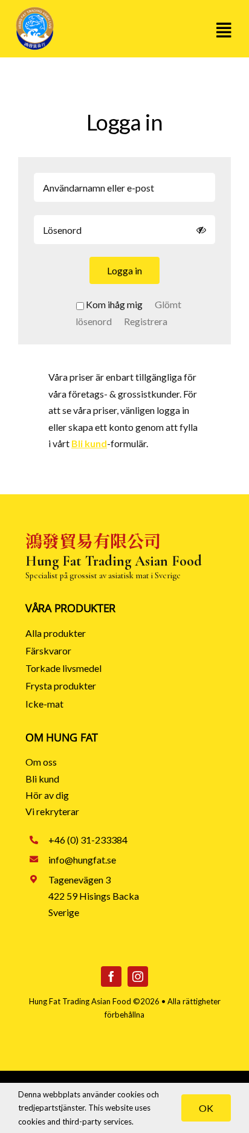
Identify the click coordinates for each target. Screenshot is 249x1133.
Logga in (124, 270)
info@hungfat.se (82, 859)
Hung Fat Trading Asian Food (80, 1001)
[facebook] (111, 976)
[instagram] (138, 976)
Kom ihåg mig (114, 304)
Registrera (145, 321)
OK (206, 1108)
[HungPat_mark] (34, 10)
